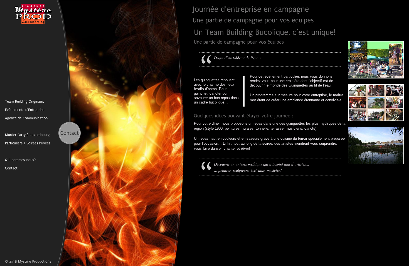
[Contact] (9, 168)
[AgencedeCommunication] (24, 118)
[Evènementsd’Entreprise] (22, 109)
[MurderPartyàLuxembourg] (25, 134)
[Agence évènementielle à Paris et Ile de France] (18, 160)
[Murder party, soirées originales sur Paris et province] (25, 143)
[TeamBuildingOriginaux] (22, 101)
